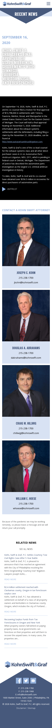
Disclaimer (21, 708)
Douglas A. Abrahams (26, 348)
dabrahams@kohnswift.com (26, 357)
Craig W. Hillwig (26, 423)
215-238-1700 (26, 277)
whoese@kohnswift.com (26, 508)
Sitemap (32, 708)
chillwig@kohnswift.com (26, 433)
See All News (26, 549)
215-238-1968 (27, 691)
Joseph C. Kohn (26, 272)
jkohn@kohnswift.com (26, 282)
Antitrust (12, 189)
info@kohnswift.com (27, 694)
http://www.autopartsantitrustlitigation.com (22, 141)
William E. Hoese (26, 498)
